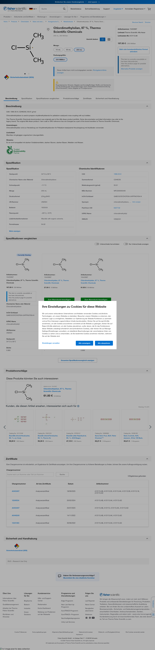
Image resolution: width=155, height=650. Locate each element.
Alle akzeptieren (104, 343)
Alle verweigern (84, 343)
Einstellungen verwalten (51, 343)
